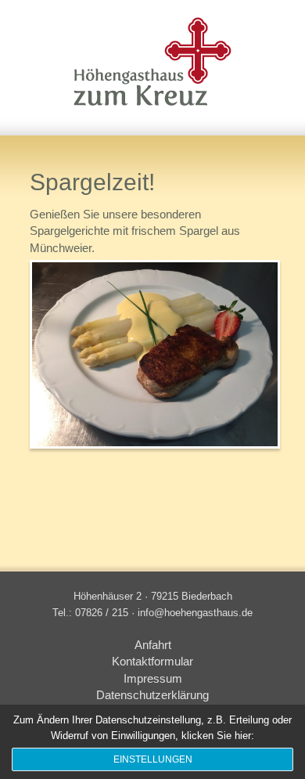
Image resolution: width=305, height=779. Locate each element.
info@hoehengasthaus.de (195, 613)
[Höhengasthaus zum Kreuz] (152, 54)
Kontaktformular (152, 661)
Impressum (153, 679)
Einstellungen (152, 759)
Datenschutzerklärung (152, 695)
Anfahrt (153, 645)
